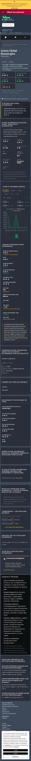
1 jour (6, 190)
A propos (4, 727)
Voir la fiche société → (9, 569)
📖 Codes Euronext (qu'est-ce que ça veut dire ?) (15, 98)
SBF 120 (4, 710)
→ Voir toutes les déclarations (13, 527)
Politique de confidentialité (9, 730)
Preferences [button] (16, 747)
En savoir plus (14, 8)
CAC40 (4, 708)
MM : (7, 197)
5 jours (12, 190)
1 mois (19, 190)
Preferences (15, 756)
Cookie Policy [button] (8, 745)
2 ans (17, 194)
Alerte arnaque (6, 729)
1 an (11, 194)
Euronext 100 (5, 711)
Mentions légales (6, 725)
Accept (15, 750)
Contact (4, 723)
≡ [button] (3, 12)
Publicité (4, 718)
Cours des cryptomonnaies (9, 713)
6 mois (6, 194)
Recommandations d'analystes (10, 706)
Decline (15, 753)
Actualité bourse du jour (8, 704)
